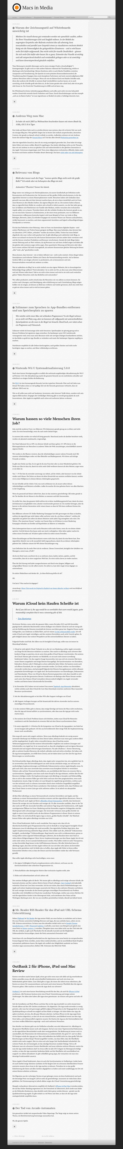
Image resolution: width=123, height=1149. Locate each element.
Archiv (14, 17)
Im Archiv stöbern (48, 1136)
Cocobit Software (25, 17)
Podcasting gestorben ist (69, 137)
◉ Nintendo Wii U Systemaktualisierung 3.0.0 (41, 368)
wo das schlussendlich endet (65, 632)
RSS (110, 17)
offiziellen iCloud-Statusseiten (51, 801)
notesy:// (31, 928)
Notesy (24, 928)
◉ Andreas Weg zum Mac (28, 116)
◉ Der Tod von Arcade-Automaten (33, 1108)
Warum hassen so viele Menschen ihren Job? (46, 421)
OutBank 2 (16, 991)
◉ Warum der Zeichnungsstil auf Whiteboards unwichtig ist (41, 29)
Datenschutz (48, 1142)
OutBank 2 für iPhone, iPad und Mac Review (44, 968)
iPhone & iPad (74, 991)
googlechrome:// (19, 926)
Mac (68, 1086)
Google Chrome (71, 923)
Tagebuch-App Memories (62, 686)
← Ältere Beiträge (18, 1136)
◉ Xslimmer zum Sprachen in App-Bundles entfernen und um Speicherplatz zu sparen (46, 308)
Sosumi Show (59, 17)
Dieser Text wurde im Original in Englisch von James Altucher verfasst (45, 588)
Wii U (17, 383)
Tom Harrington (24, 618)
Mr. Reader (30, 918)
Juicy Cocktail (66, 883)
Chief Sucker (70, 17)
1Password (33, 926)
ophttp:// (41, 926)
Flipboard (20, 918)
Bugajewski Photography (43, 17)
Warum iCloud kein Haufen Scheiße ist (45, 603)
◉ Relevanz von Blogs (26, 172)
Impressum (41, 1142)
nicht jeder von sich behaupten (72, 152)
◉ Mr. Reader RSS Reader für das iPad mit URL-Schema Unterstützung (47, 911)
